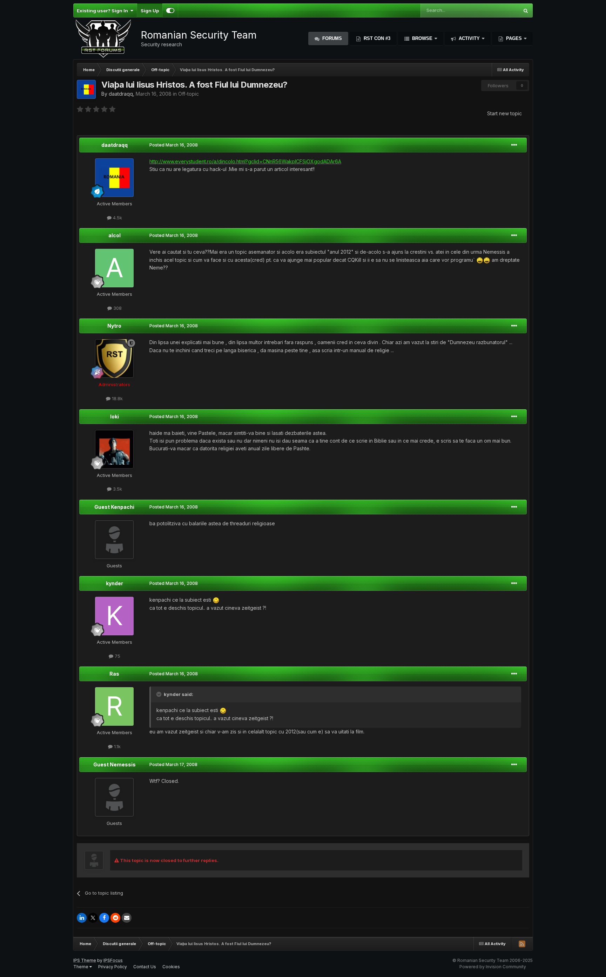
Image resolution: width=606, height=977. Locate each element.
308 (117, 308)
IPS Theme (84, 960)
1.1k (117, 746)
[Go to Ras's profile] (114, 706)
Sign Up (150, 10)
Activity (469, 38)
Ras (114, 674)
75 (116, 656)
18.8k (116, 398)
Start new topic (504, 113)
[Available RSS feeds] (522, 943)
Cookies (171, 966)
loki (114, 416)
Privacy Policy (112, 966)
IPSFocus (113, 960)
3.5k (117, 489)
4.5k (117, 217)
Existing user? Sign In (103, 10)
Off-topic (188, 94)
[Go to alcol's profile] (114, 268)
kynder (114, 583)
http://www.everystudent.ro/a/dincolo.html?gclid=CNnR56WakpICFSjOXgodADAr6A (245, 161)
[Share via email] (127, 918)
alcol (114, 235)
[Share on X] (93, 918)
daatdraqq (121, 94)
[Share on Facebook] (104, 918)
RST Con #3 (376, 38)
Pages (514, 38)
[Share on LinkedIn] (82, 918)
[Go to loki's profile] (114, 449)
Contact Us (144, 966)
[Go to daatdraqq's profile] (86, 89)
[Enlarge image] (479, 260)
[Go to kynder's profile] (114, 616)
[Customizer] (170, 11)
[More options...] (514, 145)
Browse (422, 38)
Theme (81, 966)
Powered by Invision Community (492, 966)
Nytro (114, 326)
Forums (331, 38)
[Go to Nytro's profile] (114, 358)
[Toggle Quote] (159, 694)
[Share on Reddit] (115, 918)
